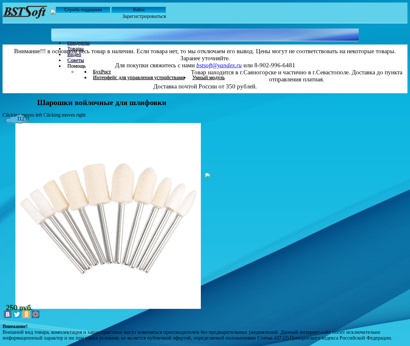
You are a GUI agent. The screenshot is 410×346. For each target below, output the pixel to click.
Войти (138, 9)
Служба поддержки (83, 9)
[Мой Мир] (35, 314)
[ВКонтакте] (8, 314)
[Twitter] (17, 314)
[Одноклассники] (26, 314)
